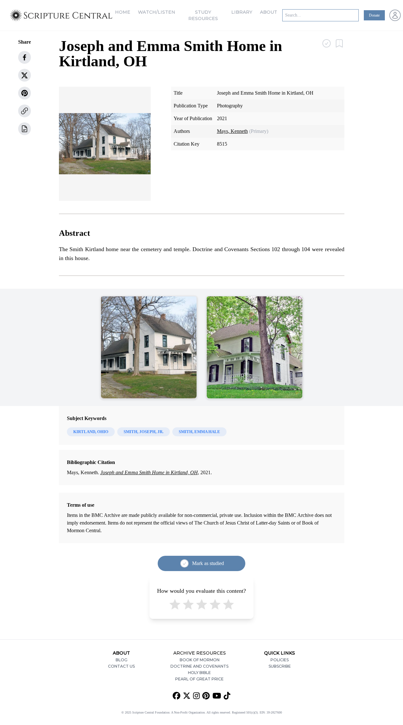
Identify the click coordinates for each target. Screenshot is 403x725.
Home (122, 12)
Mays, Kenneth (232, 131)
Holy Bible (199, 672)
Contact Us (121, 666)
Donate (374, 15)
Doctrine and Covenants (199, 666)
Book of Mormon (199, 659)
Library (241, 12)
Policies (279, 659)
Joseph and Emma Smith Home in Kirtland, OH (149, 472)
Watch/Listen (156, 12)
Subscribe (280, 666)
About (268, 12)
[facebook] (24, 57)
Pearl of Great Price (199, 679)
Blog (121, 659)
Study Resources (203, 15)
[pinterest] (24, 93)
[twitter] (24, 75)
